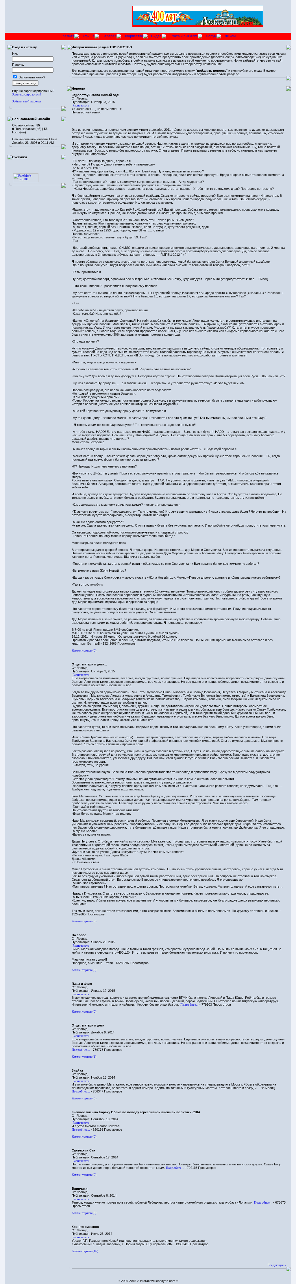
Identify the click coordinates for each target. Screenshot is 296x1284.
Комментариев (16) (85, 1251)
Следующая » (277, 1265)
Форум (211, 36)
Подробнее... (189, 1004)
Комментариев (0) (84, 650)
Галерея (109, 36)
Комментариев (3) (84, 1098)
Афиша (88, 36)
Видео (156, 36)
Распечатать (81, 105)
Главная (67, 36)
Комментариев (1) (84, 1056)
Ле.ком (230, 36)
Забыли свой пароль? (26, 101)
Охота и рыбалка (184, 36)
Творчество (134, 36)
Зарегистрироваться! (26, 94)
